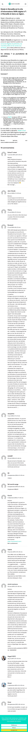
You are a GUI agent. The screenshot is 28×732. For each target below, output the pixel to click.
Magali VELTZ (12, 656)
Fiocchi (10, 495)
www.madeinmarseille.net (9, 142)
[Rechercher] (2, 4)
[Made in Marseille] (14, 3)
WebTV (10, 117)
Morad (9, 683)
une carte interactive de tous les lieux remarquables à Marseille (14, 100)
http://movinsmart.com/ (14, 541)
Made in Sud (21, 130)
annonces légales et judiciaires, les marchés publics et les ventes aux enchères (11, 45)
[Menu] (25, 4)
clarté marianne (13, 584)
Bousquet (10, 225)
